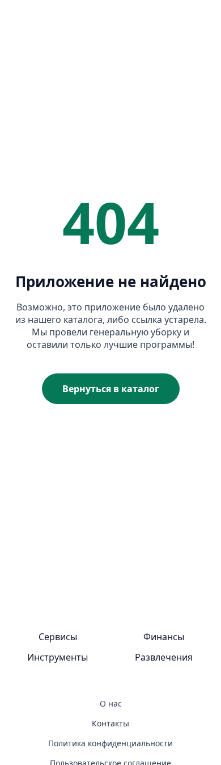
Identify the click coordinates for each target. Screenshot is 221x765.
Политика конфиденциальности (110, 743)
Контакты (110, 723)
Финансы (163, 637)
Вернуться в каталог (110, 388)
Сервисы (58, 637)
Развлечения (164, 657)
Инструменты (57, 657)
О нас (111, 703)
